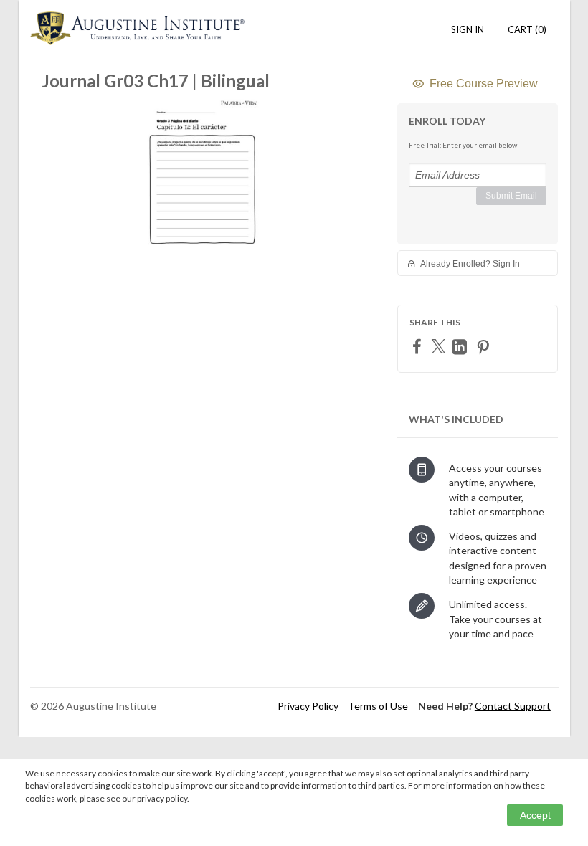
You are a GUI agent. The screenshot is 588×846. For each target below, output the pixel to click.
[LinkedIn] (461, 346)
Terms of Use (378, 706)
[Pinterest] (484, 346)
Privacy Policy (308, 706)
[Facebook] (418, 345)
